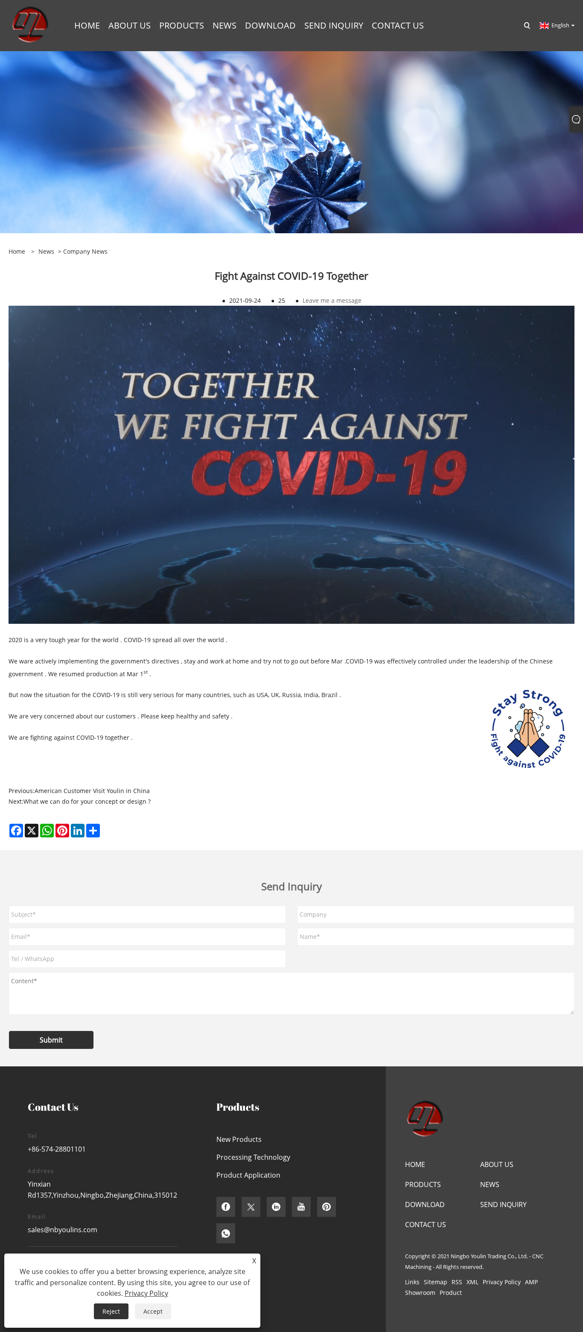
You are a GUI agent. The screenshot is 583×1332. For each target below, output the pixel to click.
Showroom (420, 1293)
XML (472, 1282)
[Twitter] (251, 1207)
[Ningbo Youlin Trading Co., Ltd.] (29, 25)
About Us (496, 1164)
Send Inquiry (503, 1204)
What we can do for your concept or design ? (87, 801)
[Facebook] (225, 1207)
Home (415, 1164)
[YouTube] (301, 1207)
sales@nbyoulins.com (62, 1229)
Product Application (248, 1175)
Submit (51, 1040)
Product (451, 1293)
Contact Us (425, 1224)
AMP (531, 1282)
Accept (153, 1311)
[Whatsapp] (225, 1233)
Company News (85, 251)
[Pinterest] (326, 1207)
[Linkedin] (276, 1207)
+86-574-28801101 (57, 1149)
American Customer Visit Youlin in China (92, 791)
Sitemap (435, 1282)
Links (412, 1282)
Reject (111, 1311)
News (46, 251)
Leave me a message (332, 300)
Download (425, 1204)
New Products (239, 1139)
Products (423, 1184)
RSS (457, 1282)
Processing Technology (253, 1157)
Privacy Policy (502, 1282)
